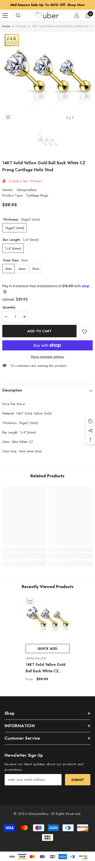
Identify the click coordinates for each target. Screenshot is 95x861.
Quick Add (47, 648)
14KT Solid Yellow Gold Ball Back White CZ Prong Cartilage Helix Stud (45, 668)
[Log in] (76, 15)
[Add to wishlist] (84, 331)
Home (6, 26)
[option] (47, 5)
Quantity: (9, 307)
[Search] (18, 15)
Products (20, 26)
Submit (77, 779)
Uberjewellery (27, 189)
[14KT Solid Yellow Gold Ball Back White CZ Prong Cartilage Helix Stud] (48, 620)
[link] (24, 556)
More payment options (47, 356)
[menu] (5, 15)
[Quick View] (30, 610)
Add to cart (39, 331)
